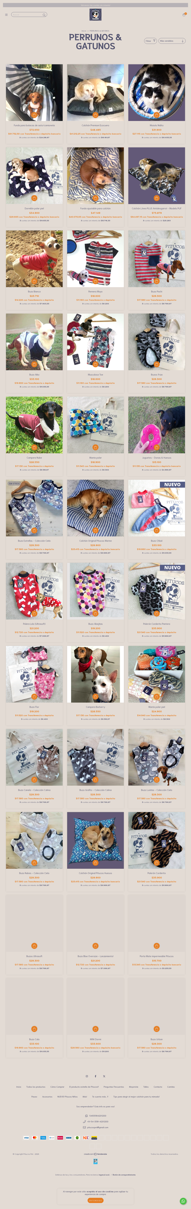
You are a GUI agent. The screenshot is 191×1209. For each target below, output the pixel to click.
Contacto (158, 1086)
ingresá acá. (104, 1174)
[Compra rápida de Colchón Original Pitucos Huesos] (95, 863)
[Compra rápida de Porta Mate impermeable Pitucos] (157, 946)
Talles (146, 1086)
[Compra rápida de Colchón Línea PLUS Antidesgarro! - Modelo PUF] (157, 198)
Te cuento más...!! (100, 1096)
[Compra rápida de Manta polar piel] (157, 697)
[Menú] (7, 15)
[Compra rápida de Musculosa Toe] (95, 364)
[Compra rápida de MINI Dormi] (95, 1029)
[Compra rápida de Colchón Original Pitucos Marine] (95, 530)
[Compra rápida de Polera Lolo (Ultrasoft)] (34, 614)
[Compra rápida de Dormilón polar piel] (34, 198)
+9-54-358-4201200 (97, 1121)
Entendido (95, 1200)
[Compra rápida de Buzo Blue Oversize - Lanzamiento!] (95, 946)
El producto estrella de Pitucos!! (84, 1086)
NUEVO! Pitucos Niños (67, 1096)
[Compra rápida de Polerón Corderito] (157, 863)
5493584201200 (97, 1115)
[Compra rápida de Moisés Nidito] (157, 115)
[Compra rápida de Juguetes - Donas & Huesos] (157, 447)
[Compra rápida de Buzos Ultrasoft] (34, 946)
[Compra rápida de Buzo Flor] (34, 697)
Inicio (84, 31)
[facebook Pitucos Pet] (95, 1076)
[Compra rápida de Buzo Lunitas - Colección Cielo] (157, 780)
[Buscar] (44, 15)
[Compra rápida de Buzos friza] (157, 364)
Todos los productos (35, 1086)
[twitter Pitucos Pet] (104, 1076)
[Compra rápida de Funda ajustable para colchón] (95, 198)
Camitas (171, 1086)
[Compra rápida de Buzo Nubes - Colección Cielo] (34, 863)
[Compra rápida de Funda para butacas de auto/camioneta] (34, 115)
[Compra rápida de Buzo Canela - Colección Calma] (34, 780)
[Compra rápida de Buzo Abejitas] (95, 614)
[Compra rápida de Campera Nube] (34, 447)
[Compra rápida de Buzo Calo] (34, 1029)
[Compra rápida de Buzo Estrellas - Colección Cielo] (34, 530)
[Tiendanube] (96, 1154)
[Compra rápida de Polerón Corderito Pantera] (157, 614)
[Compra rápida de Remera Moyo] (95, 281)
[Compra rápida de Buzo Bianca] (34, 281)
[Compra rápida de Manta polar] (95, 447)
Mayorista (133, 1086)
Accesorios (47, 1096)
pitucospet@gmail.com (97, 1127)
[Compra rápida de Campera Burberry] (95, 697)
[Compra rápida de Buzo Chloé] (157, 530)
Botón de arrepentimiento (124, 1174)
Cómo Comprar (57, 1086)
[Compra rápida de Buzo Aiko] (34, 364)
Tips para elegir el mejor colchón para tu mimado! (136, 1096)
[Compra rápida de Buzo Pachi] (157, 281)
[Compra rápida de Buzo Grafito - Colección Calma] (95, 780)
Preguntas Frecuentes (114, 1086)
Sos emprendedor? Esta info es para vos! (95, 1106)
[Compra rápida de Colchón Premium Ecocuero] (95, 115)
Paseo (34, 1096)
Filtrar (148, 41)
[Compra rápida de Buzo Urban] (157, 1029)
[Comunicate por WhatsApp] (183, 1201)
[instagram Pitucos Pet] (87, 1076)
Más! (85, 1096)
